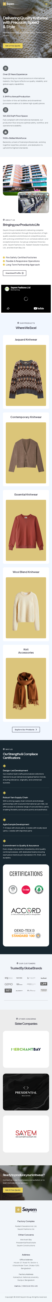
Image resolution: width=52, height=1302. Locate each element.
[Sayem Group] (9, 4)
